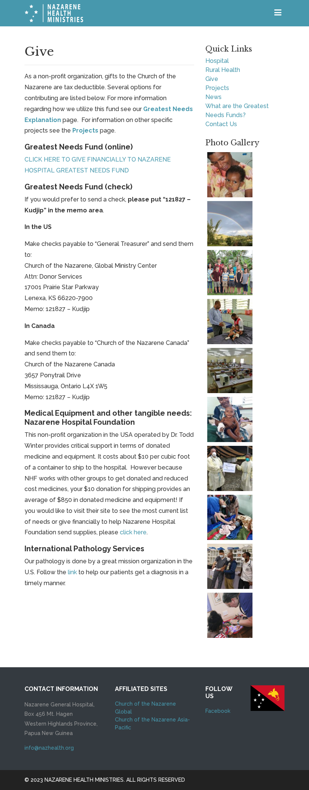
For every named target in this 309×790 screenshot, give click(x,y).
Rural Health (222, 69)
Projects (85, 130)
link (72, 572)
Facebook (217, 711)
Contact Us (221, 124)
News (213, 97)
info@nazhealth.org (49, 748)
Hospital (217, 60)
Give (211, 78)
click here (133, 532)
